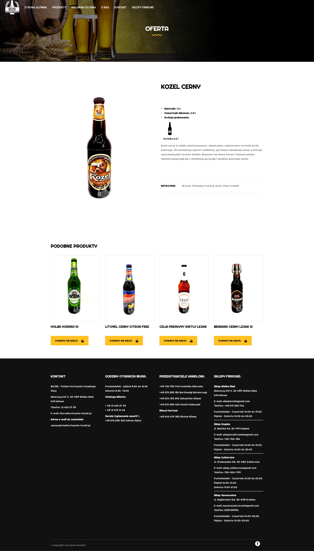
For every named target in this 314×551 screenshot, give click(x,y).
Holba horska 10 (64, 327)
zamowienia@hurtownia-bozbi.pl (70, 425)
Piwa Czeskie (231, 185)
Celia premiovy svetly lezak (183, 327)
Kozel (218, 185)
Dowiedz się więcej (66, 340)
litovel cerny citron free (127, 327)
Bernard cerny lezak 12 (233, 327)
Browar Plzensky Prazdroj (198, 185)
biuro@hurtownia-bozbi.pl (76, 413)
